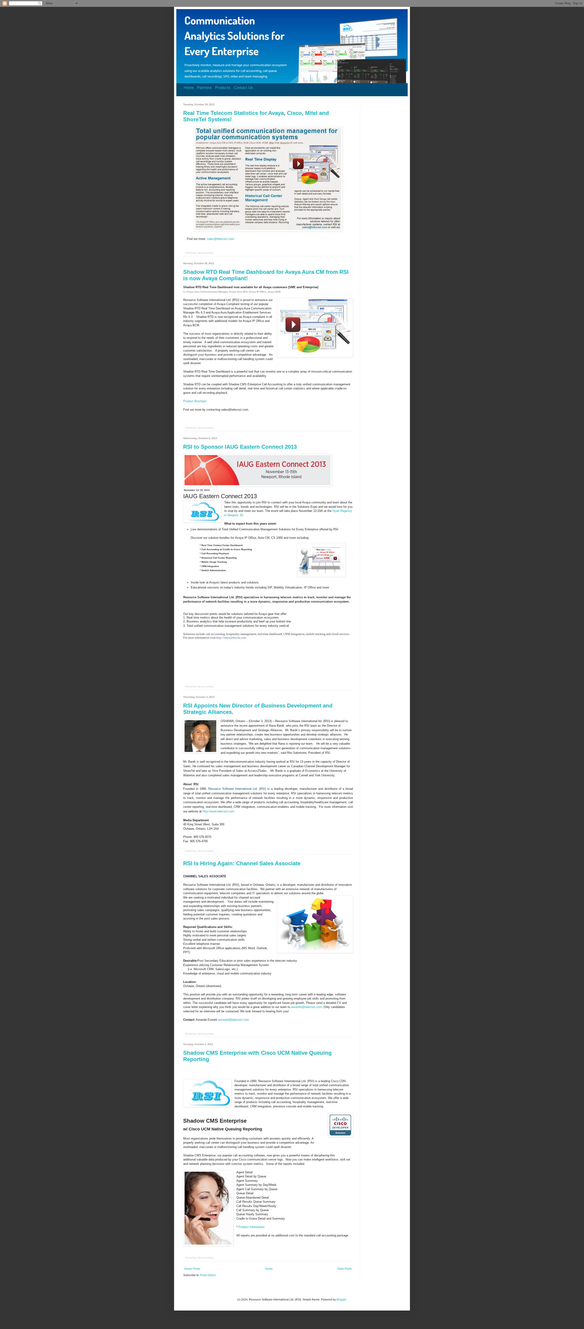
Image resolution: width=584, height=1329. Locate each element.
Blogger (341, 1299)
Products (222, 87)
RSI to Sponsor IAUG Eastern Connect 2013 (240, 447)
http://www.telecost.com (218, 811)
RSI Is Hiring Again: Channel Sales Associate (241, 863)
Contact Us (243, 87)
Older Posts (344, 1268)
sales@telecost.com (220, 239)
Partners (204, 87)
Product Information (251, 1227)
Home (189, 87)
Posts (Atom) (208, 1275)
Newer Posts (192, 1268)
